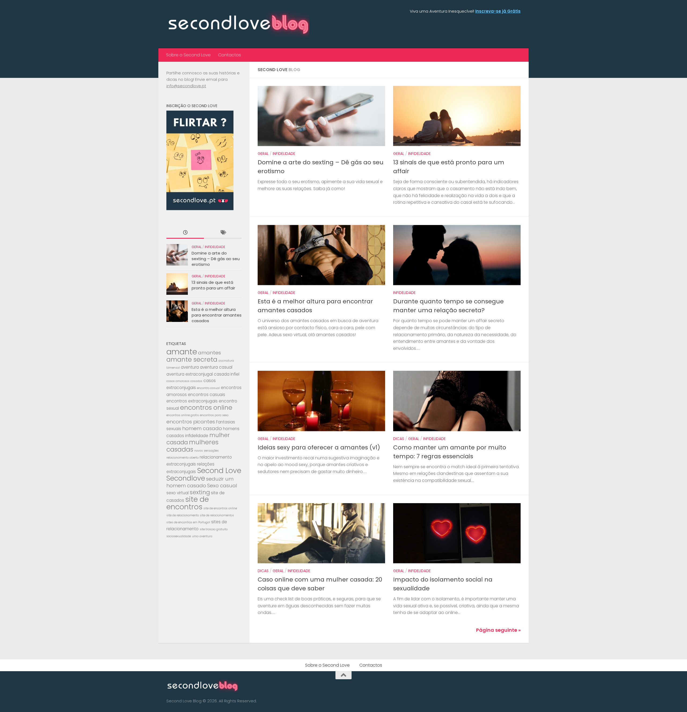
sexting (200, 492)
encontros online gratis (182, 415)
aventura (190, 367)
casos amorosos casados (184, 381)
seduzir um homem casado (199, 482)
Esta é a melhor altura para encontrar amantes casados (217, 315)
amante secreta (191, 359)
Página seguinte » (498, 630)
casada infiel (226, 374)
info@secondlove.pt (186, 86)
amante (181, 351)
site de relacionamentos (217, 515)
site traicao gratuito (214, 529)
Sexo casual (222, 485)
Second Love (219, 470)
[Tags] (223, 233)
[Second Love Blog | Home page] (237, 24)
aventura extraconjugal (189, 374)
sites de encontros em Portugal (188, 522)
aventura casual (216, 367)
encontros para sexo (214, 415)
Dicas (398, 438)
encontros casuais (206, 394)
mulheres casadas (192, 446)
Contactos (229, 55)
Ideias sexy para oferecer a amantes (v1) (319, 447)
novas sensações (206, 451)
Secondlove (185, 478)
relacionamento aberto (182, 458)
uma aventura (202, 536)
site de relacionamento (182, 515)
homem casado (202, 428)
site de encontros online (220, 508)
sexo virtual (177, 493)
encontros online (206, 407)
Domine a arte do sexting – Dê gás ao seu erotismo (216, 258)
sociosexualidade (178, 536)
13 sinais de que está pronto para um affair (213, 285)
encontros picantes (190, 421)
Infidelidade (284, 153)
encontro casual (208, 388)
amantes (209, 352)
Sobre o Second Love (188, 55)
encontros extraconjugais (192, 401)
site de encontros (187, 503)
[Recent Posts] (185, 233)
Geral (263, 153)
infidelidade (196, 435)
